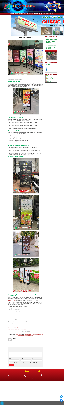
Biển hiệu (24, 39)
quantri (30, 42)
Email (22, 362)
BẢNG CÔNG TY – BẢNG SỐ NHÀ (51, 41)
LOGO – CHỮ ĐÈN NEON (50, 47)
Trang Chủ (12, 13)
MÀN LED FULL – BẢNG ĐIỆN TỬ (51, 49)
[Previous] (2, 27)
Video (44, 13)
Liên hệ (53, 13)
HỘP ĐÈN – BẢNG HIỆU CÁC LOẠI (51, 43)
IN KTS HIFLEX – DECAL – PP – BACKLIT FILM (51, 52)
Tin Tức (40, 13)
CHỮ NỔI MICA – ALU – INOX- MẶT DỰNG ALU (50, 46)
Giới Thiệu (16, 13)
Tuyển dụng (48, 13)
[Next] (61, 27)
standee (26, 338)
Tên (10, 362)
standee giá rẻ (35, 338)
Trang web (33, 362)
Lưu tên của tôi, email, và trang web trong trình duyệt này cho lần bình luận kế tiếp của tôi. (23, 366)
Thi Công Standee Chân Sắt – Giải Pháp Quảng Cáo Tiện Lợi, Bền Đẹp (51, 56)
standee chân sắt (29, 338)
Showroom (31, 13)
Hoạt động (36, 13)
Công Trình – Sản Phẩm (23, 13)
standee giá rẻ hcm (40, 338)
